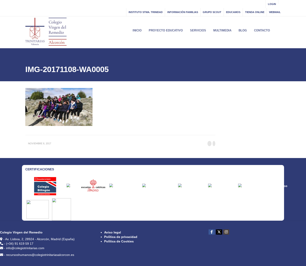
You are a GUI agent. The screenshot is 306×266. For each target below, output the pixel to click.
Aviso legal (112, 232)
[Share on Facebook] (209, 143)
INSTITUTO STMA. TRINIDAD (146, 12)
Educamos (233, 12)
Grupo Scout (212, 12)
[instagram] (226, 232)
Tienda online (254, 12)
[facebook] (212, 232)
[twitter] (219, 232)
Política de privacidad (120, 237)
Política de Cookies (119, 241)
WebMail (275, 12)
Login (272, 4)
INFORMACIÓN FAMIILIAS (182, 12)
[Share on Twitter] (214, 143)
